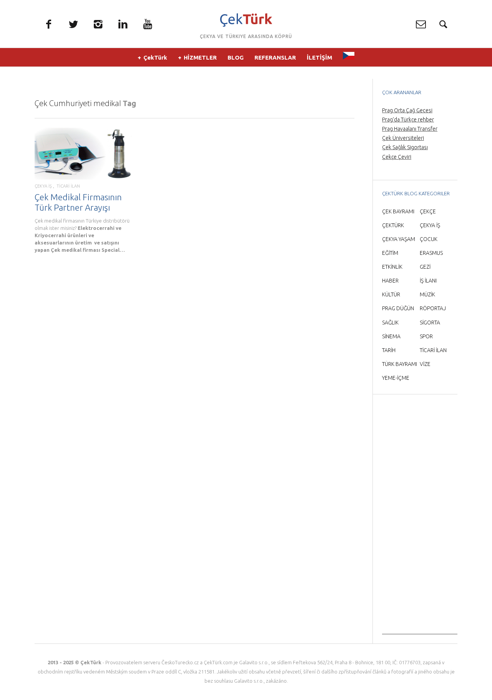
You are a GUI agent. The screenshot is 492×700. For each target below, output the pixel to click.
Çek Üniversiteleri (403, 138)
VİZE (425, 364)
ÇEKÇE (428, 211)
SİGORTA (430, 322)
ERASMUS (431, 253)
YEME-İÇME (395, 378)
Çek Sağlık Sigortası (405, 147)
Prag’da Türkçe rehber (408, 119)
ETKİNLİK (392, 267)
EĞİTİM (390, 253)
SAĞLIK (390, 322)
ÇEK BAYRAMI (398, 211)
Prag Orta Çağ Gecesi (407, 110)
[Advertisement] (419, 519)
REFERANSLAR (275, 57)
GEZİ (425, 267)
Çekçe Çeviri (396, 157)
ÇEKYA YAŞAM (398, 239)
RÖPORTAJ (433, 308)
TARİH (389, 350)
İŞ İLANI (428, 281)
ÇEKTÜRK (393, 225)
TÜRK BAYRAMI (399, 364)
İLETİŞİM (319, 57)
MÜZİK (427, 294)
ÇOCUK (428, 239)
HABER (390, 281)
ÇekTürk (155, 57)
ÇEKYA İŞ (43, 186)
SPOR (426, 336)
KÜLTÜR (391, 294)
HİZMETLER (200, 57)
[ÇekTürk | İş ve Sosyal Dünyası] (246, 20)
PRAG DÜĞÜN (398, 308)
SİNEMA (391, 336)
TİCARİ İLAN (68, 186)
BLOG (236, 57)
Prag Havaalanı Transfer (409, 129)
